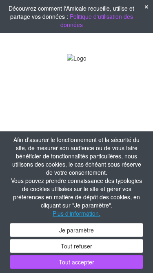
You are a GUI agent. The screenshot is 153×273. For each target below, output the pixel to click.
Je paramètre (76, 230)
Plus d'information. (76, 213)
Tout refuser (76, 246)
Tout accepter (76, 262)
